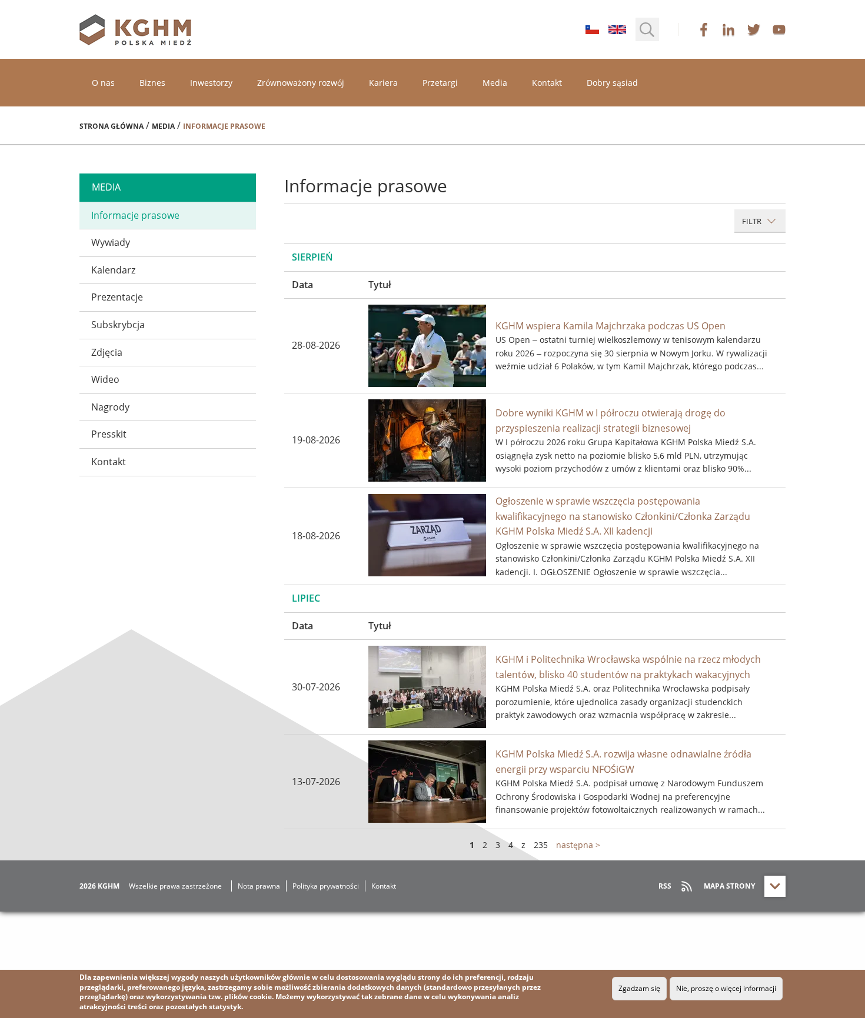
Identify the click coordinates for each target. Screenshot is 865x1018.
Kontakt (547, 82)
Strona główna (111, 126)
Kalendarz (113, 269)
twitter (753, 29)
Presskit (109, 434)
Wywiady (110, 242)
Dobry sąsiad (612, 82)
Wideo (105, 379)
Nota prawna (259, 886)
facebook (703, 29)
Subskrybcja (118, 324)
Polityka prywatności (325, 886)
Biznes (152, 82)
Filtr (752, 221)
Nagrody (110, 406)
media (106, 187)
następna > (578, 844)
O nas (103, 82)
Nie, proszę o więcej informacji (726, 988)
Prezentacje (117, 297)
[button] (647, 29)
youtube (779, 29)
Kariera (383, 82)
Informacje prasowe (135, 215)
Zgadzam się (639, 988)
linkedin (728, 29)
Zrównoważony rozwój (300, 82)
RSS (664, 886)
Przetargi (440, 82)
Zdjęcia (106, 352)
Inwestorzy (211, 82)
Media (495, 82)
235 (541, 844)
